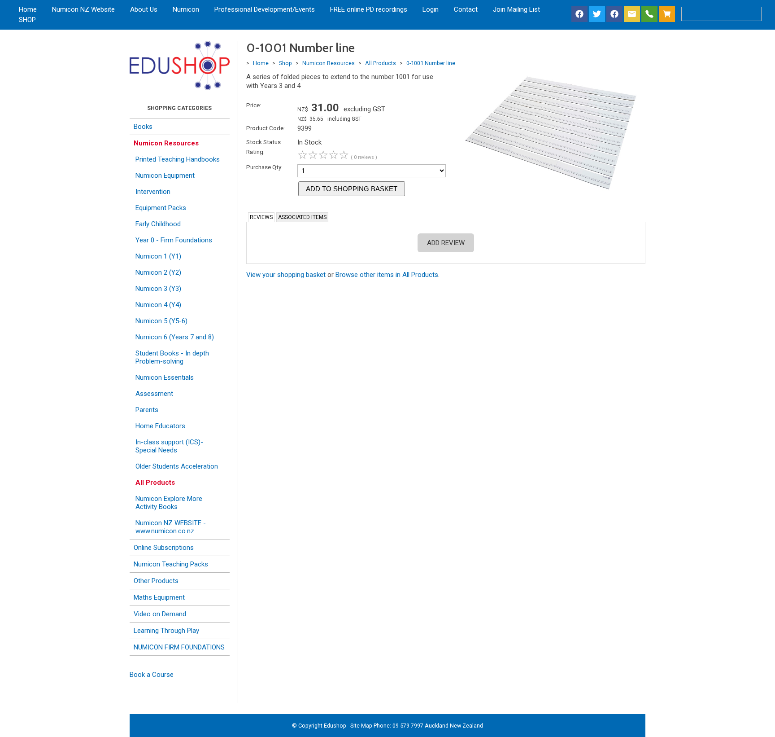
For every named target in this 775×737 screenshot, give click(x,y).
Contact (466, 9)
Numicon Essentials (164, 377)
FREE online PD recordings (368, 9)
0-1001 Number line (430, 63)
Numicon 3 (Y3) (158, 289)
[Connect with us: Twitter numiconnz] (597, 14)
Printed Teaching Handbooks (177, 159)
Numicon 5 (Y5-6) (161, 321)
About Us (143, 9)
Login (430, 9)
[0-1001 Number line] (549, 194)
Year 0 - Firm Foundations (173, 240)
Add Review (446, 243)
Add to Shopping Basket (351, 189)
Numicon (186, 9)
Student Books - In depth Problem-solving (172, 357)
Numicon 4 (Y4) (158, 305)
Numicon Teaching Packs (171, 564)
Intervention (152, 192)
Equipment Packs (160, 208)
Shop (285, 63)
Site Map (361, 725)
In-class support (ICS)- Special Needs (169, 446)
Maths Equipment (159, 597)
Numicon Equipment (165, 175)
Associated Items (302, 217)
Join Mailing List (516, 9)
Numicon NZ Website (83, 9)
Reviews (261, 217)
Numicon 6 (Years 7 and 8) (174, 337)
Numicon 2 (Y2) (158, 272)
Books (143, 127)
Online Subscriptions (164, 548)
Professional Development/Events (264, 9)
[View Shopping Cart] (669, 14)
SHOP (27, 20)
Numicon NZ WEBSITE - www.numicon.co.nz (170, 527)
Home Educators (160, 426)
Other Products (156, 581)
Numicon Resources (166, 143)
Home (28, 9)
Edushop (335, 725)
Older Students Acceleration (176, 466)
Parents (146, 410)
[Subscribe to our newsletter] (632, 14)
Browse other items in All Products (386, 275)
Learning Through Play (166, 631)
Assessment (154, 394)
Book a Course (152, 675)
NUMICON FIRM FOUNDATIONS (179, 647)
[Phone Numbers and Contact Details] (649, 14)
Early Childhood (158, 224)
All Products (155, 482)
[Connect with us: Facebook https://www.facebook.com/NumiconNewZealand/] (579, 14)
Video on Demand (160, 614)
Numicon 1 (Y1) (158, 256)
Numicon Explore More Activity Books (168, 503)
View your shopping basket (286, 275)
